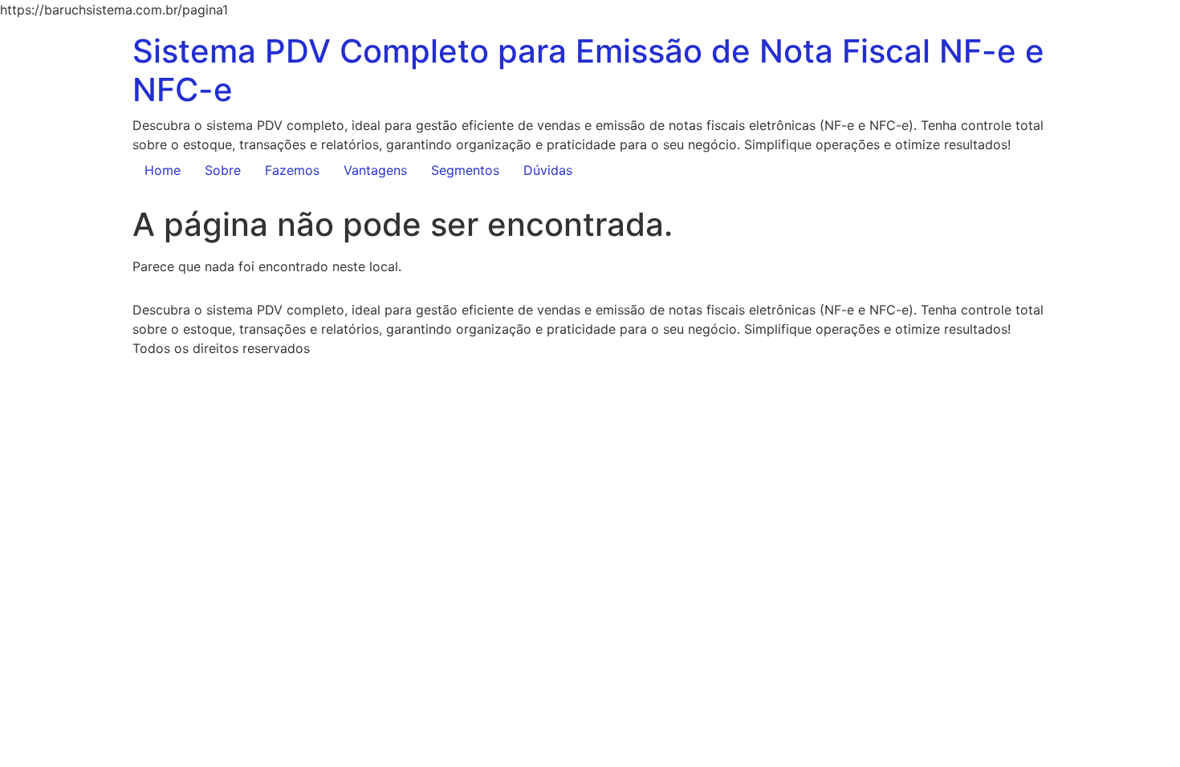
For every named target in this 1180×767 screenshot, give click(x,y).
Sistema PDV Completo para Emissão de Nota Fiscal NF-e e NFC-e (588, 70)
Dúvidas (547, 170)
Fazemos (292, 170)
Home (162, 170)
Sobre (223, 170)
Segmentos (465, 170)
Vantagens (375, 170)
